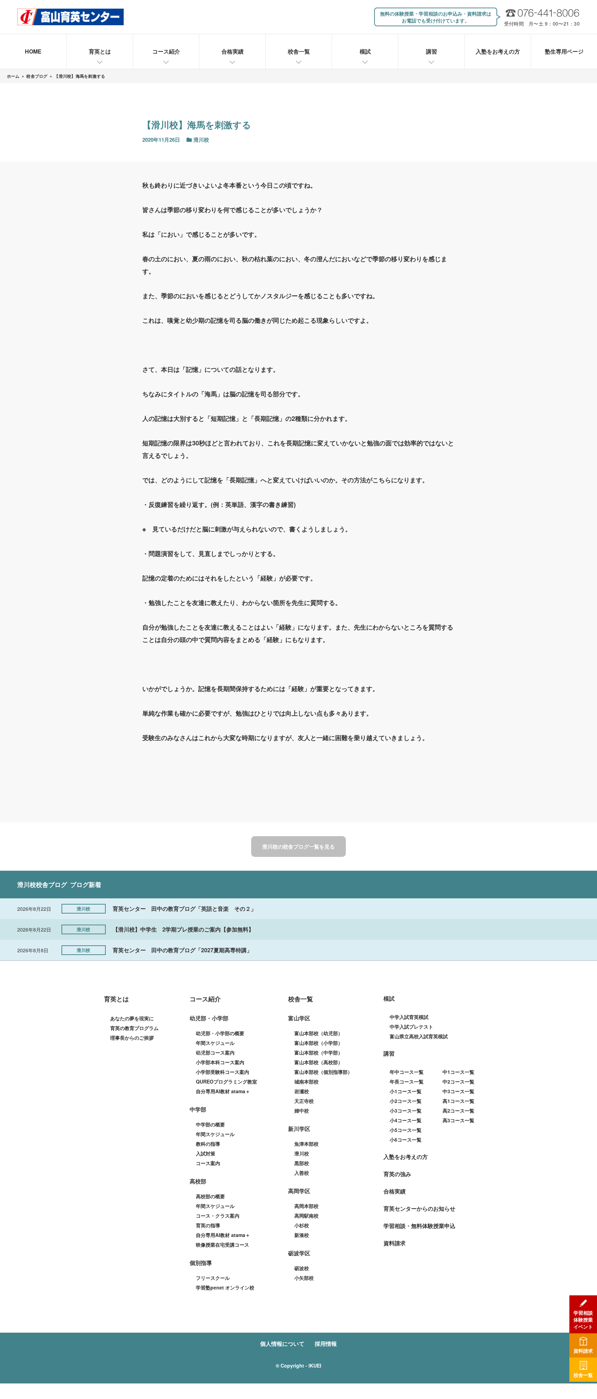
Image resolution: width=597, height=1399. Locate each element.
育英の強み (397, 1174)
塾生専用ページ (564, 51)
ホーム (13, 76)
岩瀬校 (301, 1091)
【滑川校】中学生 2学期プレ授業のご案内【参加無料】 (183, 929)
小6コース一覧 (405, 1139)
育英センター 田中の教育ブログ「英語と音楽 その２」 (184, 909)
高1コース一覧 (458, 1100)
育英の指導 (208, 1225)
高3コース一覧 (458, 1120)
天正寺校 (304, 1100)
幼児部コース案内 (215, 1052)
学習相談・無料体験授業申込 (419, 1226)
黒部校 (301, 1163)
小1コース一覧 (405, 1091)
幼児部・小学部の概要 (220, 1033)
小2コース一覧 (405, 1100)
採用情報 (326, 1344)
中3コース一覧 (458, 1091)
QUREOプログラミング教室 (226, 1081)
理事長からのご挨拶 (132, 1037)
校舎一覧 (299, 51)
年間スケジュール (215, 1042)
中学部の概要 (210, 1124)
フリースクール (213, 1277)
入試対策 (205, 1153)
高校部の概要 (210, 1196)
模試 (365, 51)
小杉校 (301, 1225)
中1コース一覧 (458, 1071)
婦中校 (301, 1110)
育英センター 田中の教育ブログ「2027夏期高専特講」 (182, 950)
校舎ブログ (36, 76)
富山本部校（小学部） (318, 1042)
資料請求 (394, 1243)
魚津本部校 (306, 1143)
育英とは (100, 51)
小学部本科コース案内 (220, 1062)
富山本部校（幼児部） (318, 1033)
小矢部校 (304, 1277)
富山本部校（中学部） (318, 1052)
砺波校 (301, 1268)
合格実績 (232, 51)
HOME (33, 51)
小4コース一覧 (405, 1120)
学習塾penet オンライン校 (225, 1287)
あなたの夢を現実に (132, 1018)
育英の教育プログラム (134, 1027)
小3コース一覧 (405, 1110)
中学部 (198, 1109)
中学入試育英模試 (409, 1016)
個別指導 (201, 1263)
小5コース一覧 (405, 1129)
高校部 (198, 1181)
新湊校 (301, 1234)
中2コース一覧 (458, 1081)
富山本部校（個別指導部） (323, 1071)
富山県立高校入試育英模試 (419, 1036)
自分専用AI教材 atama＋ (223, 1091)
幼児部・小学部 (209, 1018)
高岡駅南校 (306, 1215)
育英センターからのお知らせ (419, 1208)
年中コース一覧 (407, 1071)
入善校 (301, 1172)
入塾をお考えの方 (498, 51)
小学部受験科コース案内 (222, 1071)
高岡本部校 (306, 1205)
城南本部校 (306, 1081)
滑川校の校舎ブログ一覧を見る (298, 846)
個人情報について (282, 1344)
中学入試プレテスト (411, 1026)
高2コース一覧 (458, 1110)
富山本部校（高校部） (318, 1062)
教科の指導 (208, 1143)
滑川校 (301, 1153)
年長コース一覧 (407, 1081)
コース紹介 (166, 51)
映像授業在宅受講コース (222, 1244)
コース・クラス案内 (217, 1215)
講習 (431, 51)
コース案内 (208, 1163)
